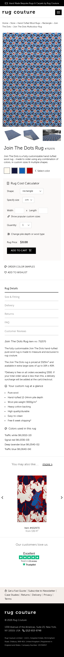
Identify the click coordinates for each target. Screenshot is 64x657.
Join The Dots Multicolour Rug (27, 27)
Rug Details (11, 288)
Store (13, 23)
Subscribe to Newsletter (41, 591)
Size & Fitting (12, 297)
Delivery (9, 305)
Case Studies (12, 595)
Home (5, 23)
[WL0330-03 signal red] (30, 171)
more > (48, 464)
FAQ (7, 322)
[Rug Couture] (18, 12)
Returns (9, 314)
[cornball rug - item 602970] (32, 498)
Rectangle (47, 23)
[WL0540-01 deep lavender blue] (14, 171)
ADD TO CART (19, 250)
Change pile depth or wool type (27, 234)
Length (33, 210)
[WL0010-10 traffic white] (7, 171)
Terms (8, 599)
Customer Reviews (15, 331)
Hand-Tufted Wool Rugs (29, 23)
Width (10, 210)
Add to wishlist (17, 272)
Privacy (48, 595)
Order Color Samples (21, 267)
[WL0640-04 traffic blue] (22, 171)
